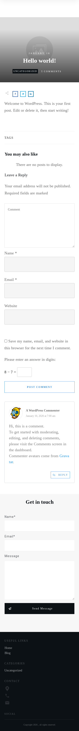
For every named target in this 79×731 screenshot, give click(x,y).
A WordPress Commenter (43, 410)
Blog (8, 653)
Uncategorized (25, 71)
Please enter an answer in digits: (30, 359)
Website (10, 306)
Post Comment (39, 387)
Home (8, 648)
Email (10, 279)
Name (10, 253)
